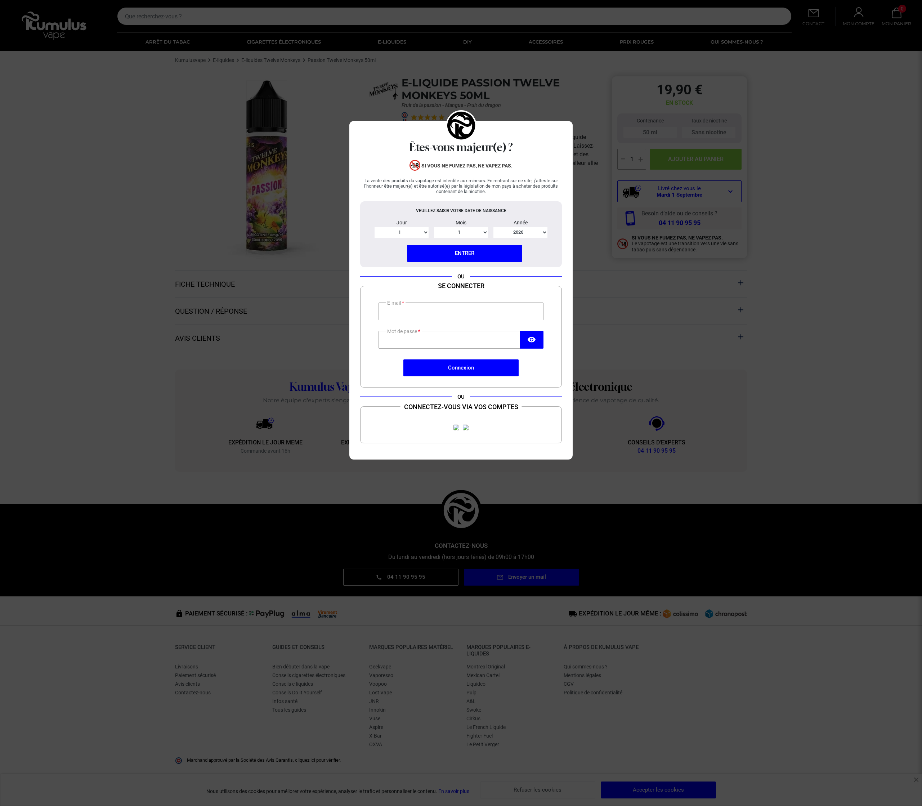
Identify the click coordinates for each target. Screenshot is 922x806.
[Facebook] (456, 427)
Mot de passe (402, 331)
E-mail (394, 303)
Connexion (461, 367)
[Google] (466, 427)
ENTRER (464, 253)
